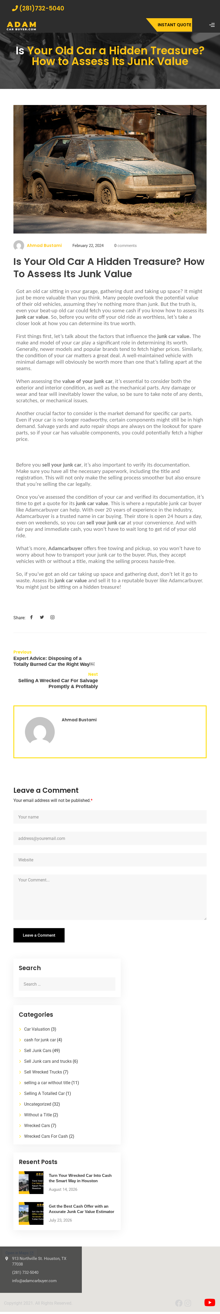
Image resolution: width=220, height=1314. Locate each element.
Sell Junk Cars (37, 1050)
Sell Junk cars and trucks (48, 1061)
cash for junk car (40, 1039)
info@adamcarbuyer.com (34, 1280)
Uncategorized (37, 1104)
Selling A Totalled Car (44, 1093)
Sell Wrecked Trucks (43, 1072)
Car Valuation (37, 1029)
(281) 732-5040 (25, 1272)
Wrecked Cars (37, 1125)
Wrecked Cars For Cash (46, 1136)
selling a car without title (47, 1082)
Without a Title (38, 1114)
